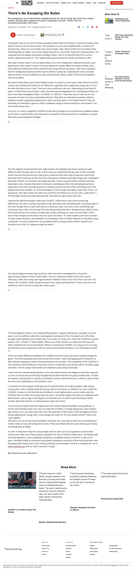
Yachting (92, 554)
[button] (79, 27)
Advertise (102, 3)
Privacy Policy (46, 545)
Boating (92, 545)
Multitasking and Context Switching (122, 20)
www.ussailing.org (16, 446)
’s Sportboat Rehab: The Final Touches (124, 37)
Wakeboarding (113, 551)
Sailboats (40, 3)
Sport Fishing (93, 551)
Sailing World (94, 548)
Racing (88, 3)
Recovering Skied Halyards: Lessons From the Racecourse (123, 79)
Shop (94, 3)
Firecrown (114, 565)
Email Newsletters (71, 545)
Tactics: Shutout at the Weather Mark (122, 52)
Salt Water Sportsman (115, 548)
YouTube (68, 557)
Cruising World (113, 545)
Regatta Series (78, 3)
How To (11, 8)
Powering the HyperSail (112, 499)
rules (24, 453)
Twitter (68, 551)
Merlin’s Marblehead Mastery (52, 522)
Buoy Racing (17, 453)
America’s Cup (66, 3)
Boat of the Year (52, 3)
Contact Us (45, 551)
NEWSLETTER (116, 3)
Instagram (69, 554)
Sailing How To (32, 453)
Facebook (68, 548)
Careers (44, 554)
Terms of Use (45, 548)
